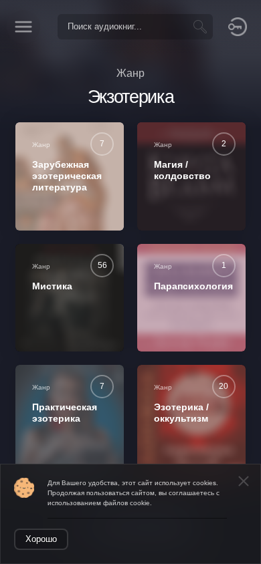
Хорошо (41, 539)
